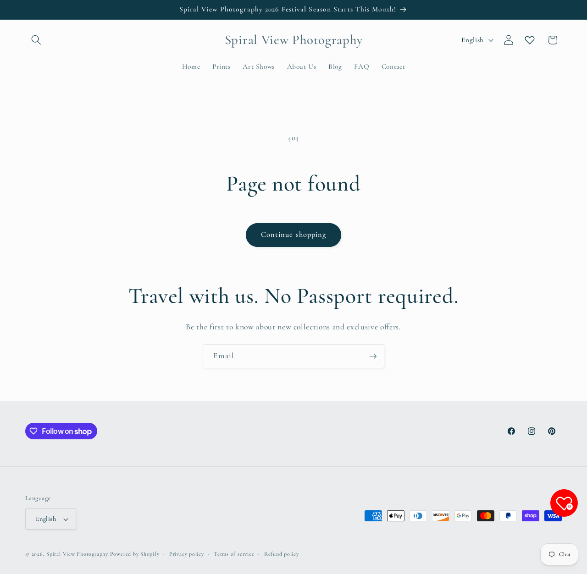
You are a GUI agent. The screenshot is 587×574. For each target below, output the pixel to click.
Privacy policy (186, 554)
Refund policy (281, 554)
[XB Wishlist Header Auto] (530, 40)
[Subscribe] (373, 356)
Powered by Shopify (135, 554)
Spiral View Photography (77, 554)
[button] (36, 40)
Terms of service (234, 554)
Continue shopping (294, 234)
